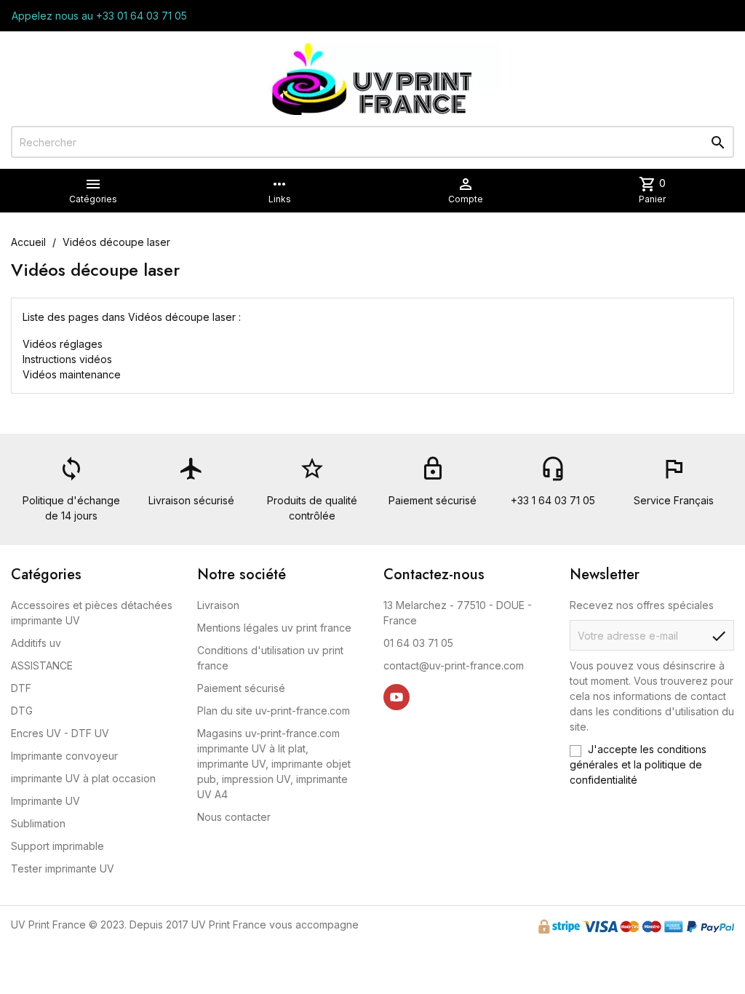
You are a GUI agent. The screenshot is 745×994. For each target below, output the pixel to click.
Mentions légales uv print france (274, 627)
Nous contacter (234, 817)
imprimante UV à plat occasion (83, 778)
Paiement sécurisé (241, 688)
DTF (21, 688)
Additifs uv (36, 643)
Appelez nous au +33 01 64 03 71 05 (99, 15)
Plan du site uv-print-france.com (273, 710)
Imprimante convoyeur (64, 756)
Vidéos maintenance (72, 374)
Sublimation (38, 823)
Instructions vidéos (67, 359)
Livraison (218, 605)
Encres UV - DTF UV (60, 733)
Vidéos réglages (63, 344)
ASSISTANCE (42, 665)
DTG (22, 710)
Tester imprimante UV (62, 868)
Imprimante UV (45, 801)
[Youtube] (396, 697)
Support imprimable (57, 846)
